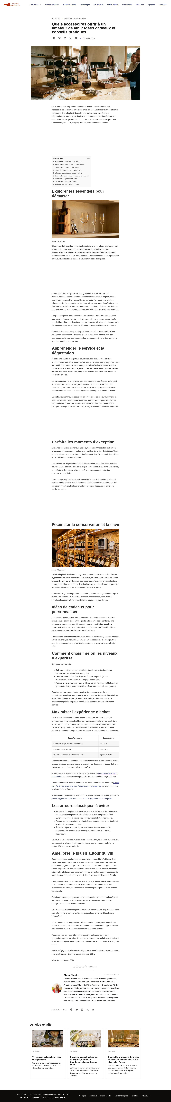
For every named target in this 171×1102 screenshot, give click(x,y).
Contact (135, 1096)
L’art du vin (34, 5)
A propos (151, 5)
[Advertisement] (85, 141)
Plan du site (146, 1096)
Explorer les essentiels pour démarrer (69, 162)
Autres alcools (112, 5)
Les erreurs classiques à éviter (66, 181)
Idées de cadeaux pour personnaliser (68, 173)
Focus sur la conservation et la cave (68, 170)
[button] (54, 38)
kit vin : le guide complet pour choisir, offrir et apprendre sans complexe (82, 798)
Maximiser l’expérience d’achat (66, 179)
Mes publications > (111, 975)
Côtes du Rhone (69, 5)
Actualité (56, 19)
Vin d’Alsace (127, 5)
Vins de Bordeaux (52, 5)
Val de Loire (98, 5)
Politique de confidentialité (100, 1096)
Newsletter (163, 5)
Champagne (85, 5)
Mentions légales (121, 1096)
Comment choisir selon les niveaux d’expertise (72, 176)
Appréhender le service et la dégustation (69, 164)
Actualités (140, 5)
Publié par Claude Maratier (75, 19)
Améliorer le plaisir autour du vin (67, 184)
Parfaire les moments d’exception (67, 167)
